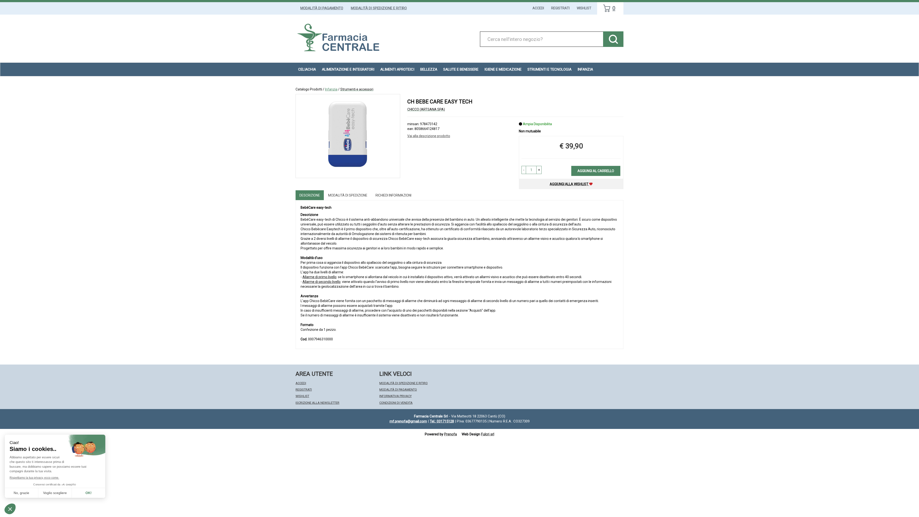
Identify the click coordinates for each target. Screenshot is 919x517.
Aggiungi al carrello (595, 171)
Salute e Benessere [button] (460, 69)
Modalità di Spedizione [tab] (347, 195)
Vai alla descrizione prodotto (428, 136)
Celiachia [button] (307, 69)
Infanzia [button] (585, 69)
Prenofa (450, 434)
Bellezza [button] (428, 69)
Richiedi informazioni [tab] (393, 195)
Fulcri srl (487, 434)
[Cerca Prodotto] (613, 39)
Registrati (560, 8)
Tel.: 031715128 (442, 421)
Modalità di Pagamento (321, 8)
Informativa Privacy (395, 396)
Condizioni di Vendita (396, 403)
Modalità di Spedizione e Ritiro (379, 8)
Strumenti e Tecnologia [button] (549, 69)
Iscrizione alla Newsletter (317, 403)
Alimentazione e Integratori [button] (348, 69)
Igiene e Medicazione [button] (502, 69)
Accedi (538, 8)
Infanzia (331, 89)
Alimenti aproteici (397, 69)
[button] (523, 170)
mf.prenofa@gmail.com (408, 421)
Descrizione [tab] (309, 195)
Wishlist (584, 8)
